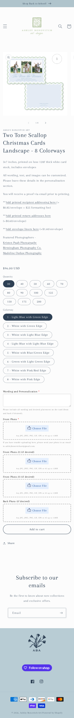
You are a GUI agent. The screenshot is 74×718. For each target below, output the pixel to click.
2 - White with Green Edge (25, 325)
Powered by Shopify (52, 713)
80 (8, 292)
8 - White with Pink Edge (23, 379)
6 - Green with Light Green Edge (28, 361)
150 (9, 301)
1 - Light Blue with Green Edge (27, 317)
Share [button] (11, 543)
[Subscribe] (61, 613)
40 (22, 283)
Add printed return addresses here (28, 215)
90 (22, 292)
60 (48, 283)
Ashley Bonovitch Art (31, 713)
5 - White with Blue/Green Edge (28, 352)
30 (8, 283)
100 (36, 292)
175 (24, 301)
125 (51, 292)
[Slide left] (28, 123)
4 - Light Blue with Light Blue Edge (30, 343)
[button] (5, 26)
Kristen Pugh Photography (20, 242)
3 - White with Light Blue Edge (27, 334)
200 (39, 301)
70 (61, 283)
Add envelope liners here (22, 229)
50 (35, 283)
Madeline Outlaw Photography (22, 253)
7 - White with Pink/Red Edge (26, 370)
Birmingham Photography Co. (22, 247)
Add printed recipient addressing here (31, 202)
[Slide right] (45, 123)
